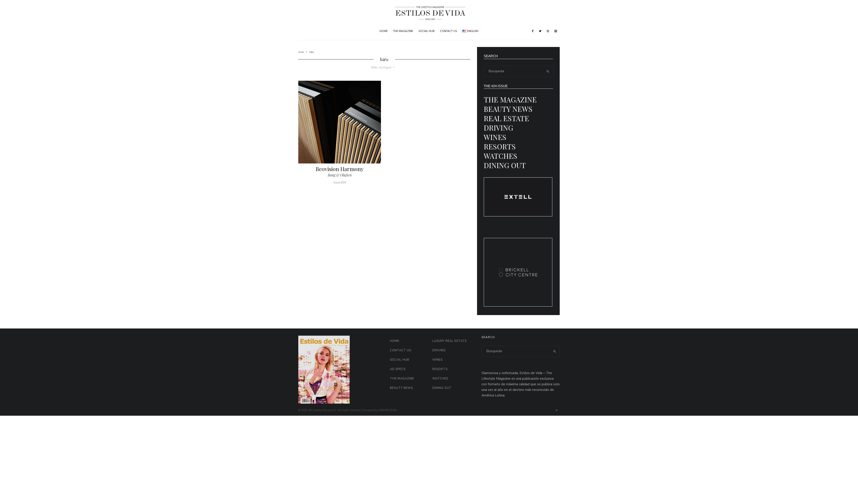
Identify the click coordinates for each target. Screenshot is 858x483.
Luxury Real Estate (449, 341)
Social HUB (426, 31)
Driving (498, 127)
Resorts (500, 146)
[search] (548, 71)
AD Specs (398, 369)
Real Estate (506, 118)
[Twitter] (540, 31)
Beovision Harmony (340, 169)
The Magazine (403, 31)
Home (384, 31)
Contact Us (448, 31)
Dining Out (505, 165)
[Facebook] (532, 31)
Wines (495, 137)
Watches (500, 156)
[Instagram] (548, 31)
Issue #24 (340, 182)
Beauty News (508, 109)
